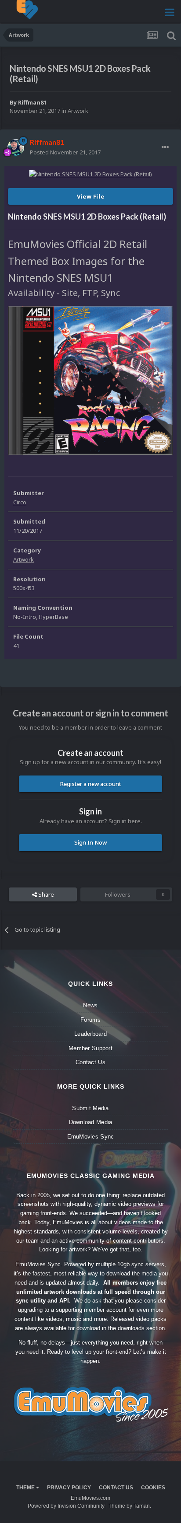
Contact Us (90, 1062)
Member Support (90, 1048)
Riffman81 (32, 102)
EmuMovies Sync (90, 1136)
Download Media (90, 1122)
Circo (19, 502)
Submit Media (90, 1108)
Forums (90, 1019)
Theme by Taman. (130, 1506)
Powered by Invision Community (66, 1506)
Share (45, 894)
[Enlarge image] (90, 380)
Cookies (153, 1488)
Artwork (78, 111)
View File (91, 196)
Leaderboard (90, 1033)
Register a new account (90, 784)
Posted (65, 152)
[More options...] (165, 147)
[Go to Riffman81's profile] (16, 147)
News (90, 1005)
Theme (26, 1488)
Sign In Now (90, 842)
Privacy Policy (69, 1488)
